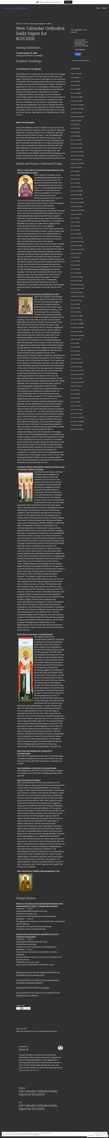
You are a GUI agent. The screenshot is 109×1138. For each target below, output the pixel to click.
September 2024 (76, 163)
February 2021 (75, 316)
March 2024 (74, 187)
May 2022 (74, 265)
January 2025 (75, 148)
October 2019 (75, 378)
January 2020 (75, 367)
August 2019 (75, 386)
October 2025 (75, 113)
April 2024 (74, 183)
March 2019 (74, 406)
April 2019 (74, 402)
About (104, 8)
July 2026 (73, 77)
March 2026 (74, 93)
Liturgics (25, 24)
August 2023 (75, 214)
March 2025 (74, 140)
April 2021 (74, 308)
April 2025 (74, 136)
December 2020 (76, 324)
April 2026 (74, 89)
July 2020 (73, 343)
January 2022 (75, 281)
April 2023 (74, 230)
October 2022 (75, 245)
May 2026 (74, 85)
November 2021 (76, 288)
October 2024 (75, 159)
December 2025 (76, 105)
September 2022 (76, 249)
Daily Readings (25, 1031)
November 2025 (76, 109)
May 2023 (74, 226)
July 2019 (73, 390)
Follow (77, 54)
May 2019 (74, 398)
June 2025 (74, 128)
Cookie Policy (36, 1134)
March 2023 (74, 234)
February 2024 (75, 191)
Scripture (54, 1031)
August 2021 (75, 300)
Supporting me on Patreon (27, 995)
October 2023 (75, 206)
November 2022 (76, 242)
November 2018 (76, 421)
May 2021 (74, 304)
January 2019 (75, 413)
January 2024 (75, 195)
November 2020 (76, 328)
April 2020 (74, 355)
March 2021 (74, 312)
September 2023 (76, 210)
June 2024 (74, 175)
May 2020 (74, 351)
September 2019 (76, 382)
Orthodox (34, 24)
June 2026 (74, 81)
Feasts (18, 24)
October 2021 (75, 292)
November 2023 (76, 202)
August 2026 (75, 74)
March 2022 (74, 273)
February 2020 (75, 363)
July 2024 (73, 171)
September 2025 (76, 116)
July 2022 (73, 257)
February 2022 (75, 277)
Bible (18, 1031)
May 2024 (74, 179)
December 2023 (76, 199)
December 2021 (76, 285)
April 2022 (74, 269)
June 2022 (74, 261)
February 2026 (75, 97)
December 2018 (76, 417)
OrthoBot (45, 988)
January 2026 (75, 101)
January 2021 (75, 320)
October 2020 (75, 331)
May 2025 (74, 132)
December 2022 (76, 238)
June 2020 (74, 347)
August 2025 (75, 120)
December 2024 (76, 152)
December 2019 (76, 370)
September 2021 (76, 296)
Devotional (33, 1031)
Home (98, 8)
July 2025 (73, 124)
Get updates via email (79, 30)
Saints (48, 24)
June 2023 (74, 222)
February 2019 (75, 410)
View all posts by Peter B (29, 1070)
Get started (68, 2)
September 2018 (76, 429)
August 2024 (75, 167)
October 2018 (75, 425)
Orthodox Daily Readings (15, 8)
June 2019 (74, 394)
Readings (42, 24)
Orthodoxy (41, 1031)
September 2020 (76, 335)
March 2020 (74, 359)
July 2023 (73, 218)
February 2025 (75, 144)
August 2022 (75, 253)
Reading (48, 1031)
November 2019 (76, 374)
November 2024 (76, 156)
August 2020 (75, 339)
